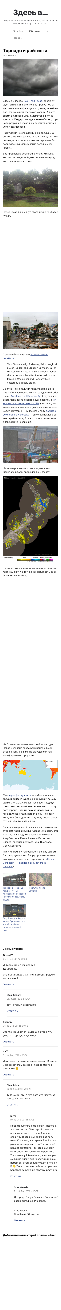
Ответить (8, 984)
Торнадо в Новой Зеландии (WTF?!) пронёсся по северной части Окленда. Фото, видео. (14, 894)
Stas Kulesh (13, 994)
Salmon (7, 1021)
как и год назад (33, 100)
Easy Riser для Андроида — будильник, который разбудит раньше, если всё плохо (14, 924)
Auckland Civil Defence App (26, 396)
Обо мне (35, 31)
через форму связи (19, 795)
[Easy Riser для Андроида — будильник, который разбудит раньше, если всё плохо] (14, 910)
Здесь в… (30, 12)
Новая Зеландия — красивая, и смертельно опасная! (28, 863)
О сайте (18, 31)
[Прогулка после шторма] (40, 879)
